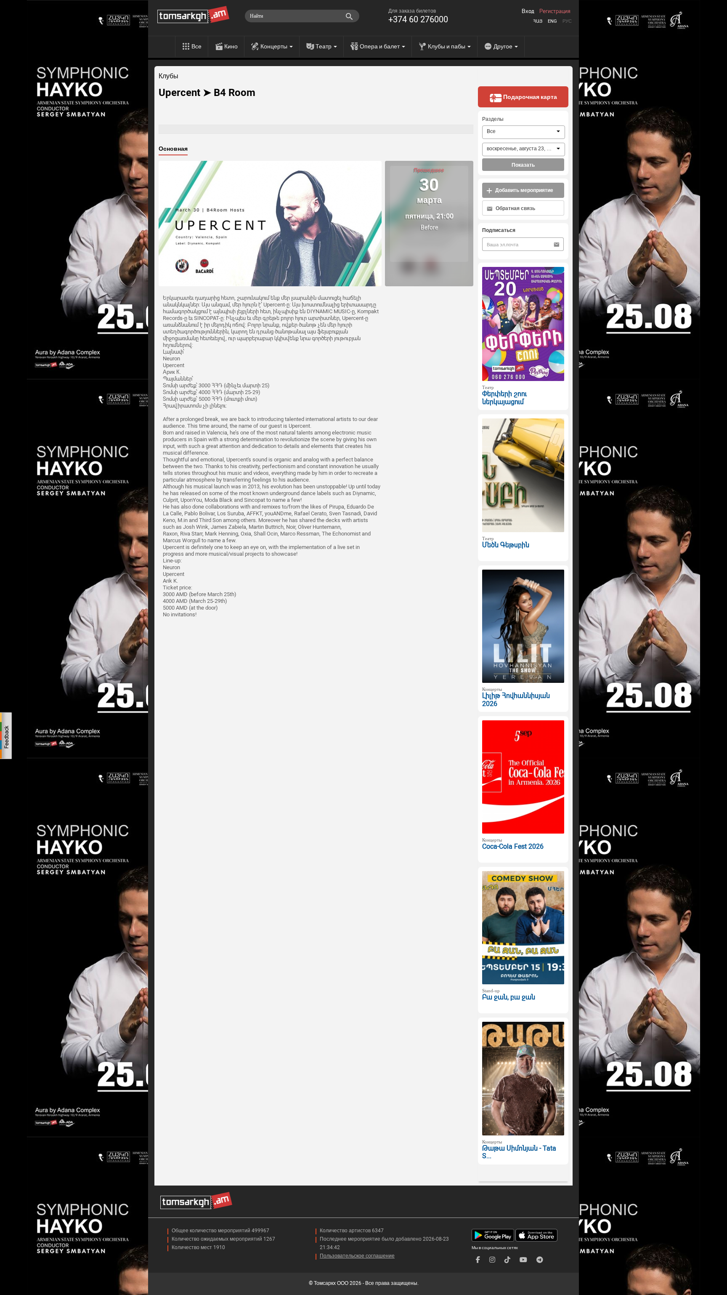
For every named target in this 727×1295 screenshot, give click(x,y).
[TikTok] (507, 1260)
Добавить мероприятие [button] (523, 190)
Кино (231, 46)
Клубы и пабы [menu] (447, 46)
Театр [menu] (324, 46)
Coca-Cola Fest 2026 (513, 846)
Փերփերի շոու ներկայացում (504, 398)
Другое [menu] (504, 46)
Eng (552, 21)
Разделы (493, 119)
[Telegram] (539, 1260)
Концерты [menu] (274, 46)
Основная (173, 148)
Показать (523, 165)
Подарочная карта (529, 96)
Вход (528, 11)
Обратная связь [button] (514, 208)
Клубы (168, 76)
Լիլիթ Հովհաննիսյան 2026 (516, 700)
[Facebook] (478, 1260)
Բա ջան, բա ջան (508, 997)
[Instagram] (492, 1260)
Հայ (537, 21)
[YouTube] (523, 1260)
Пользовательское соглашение (357, 1256)
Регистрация (554, 11)
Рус (567, 21)
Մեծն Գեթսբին (505, 545)
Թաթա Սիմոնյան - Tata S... (519, 1152)
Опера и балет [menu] (380, 46)
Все (196, 46)
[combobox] (523, 132)
